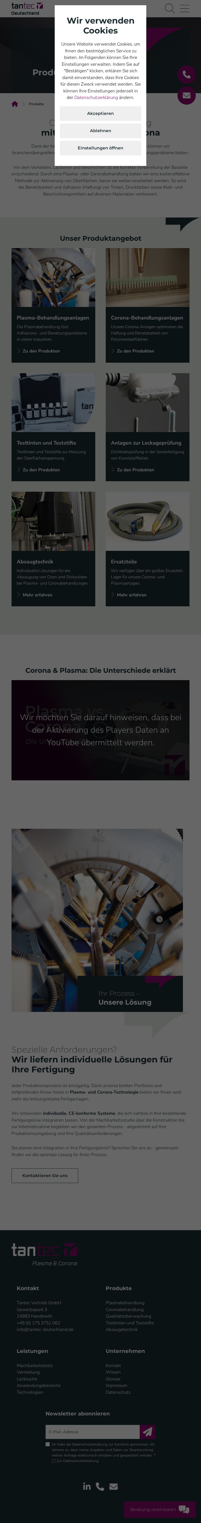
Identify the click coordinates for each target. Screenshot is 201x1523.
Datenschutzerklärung (96, 97)
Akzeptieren (100, 113)
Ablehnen (100, 130)
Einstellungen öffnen (100, 147)
